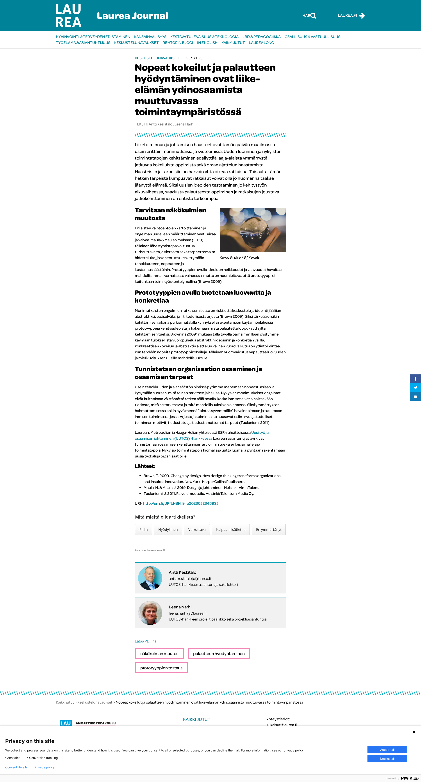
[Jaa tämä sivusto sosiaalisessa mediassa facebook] (415, 378)
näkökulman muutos (159, 653)
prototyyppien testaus (161, 668)
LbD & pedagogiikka (262, 36)
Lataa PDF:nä (146, 641)
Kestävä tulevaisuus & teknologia (204, 36)
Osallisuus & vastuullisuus (312, 36)
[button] (143, 529)
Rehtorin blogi (178, 42)
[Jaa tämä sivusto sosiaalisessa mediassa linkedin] (415, 396)
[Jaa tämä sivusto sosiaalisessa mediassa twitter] (415, 387)
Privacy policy (44, 767)
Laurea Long (261, 42)
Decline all (387, 758)
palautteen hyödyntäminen (219, 653)
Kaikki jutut (233, 42)
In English (207, 42)
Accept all (387, 749)
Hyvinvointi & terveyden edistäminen (93, 36)
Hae (306, 15)
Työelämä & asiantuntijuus (83, 42)
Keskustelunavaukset (136, 42)
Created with (148, 550)
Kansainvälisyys (150, 36)
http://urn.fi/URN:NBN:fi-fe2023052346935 (181, 503)
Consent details (16, 767)
